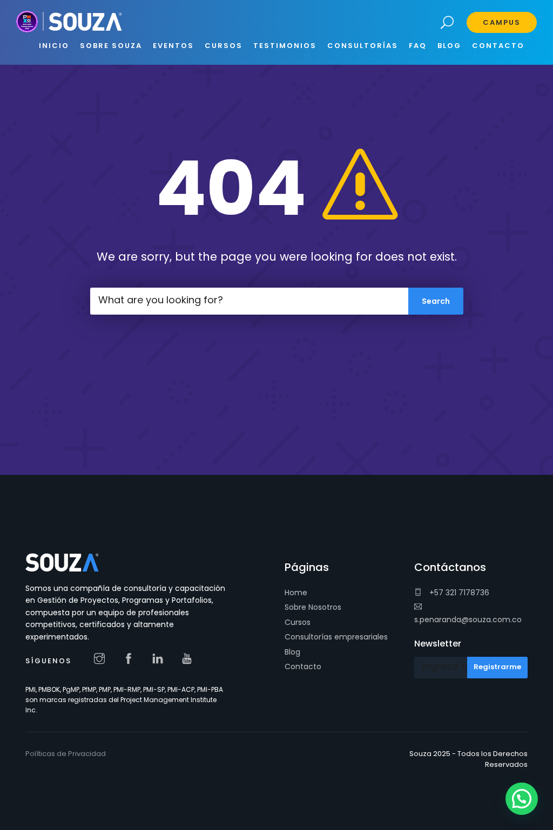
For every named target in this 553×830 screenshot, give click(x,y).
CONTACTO (498, 45)
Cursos (298, 622)
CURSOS (223, 45)
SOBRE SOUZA (111, 45)
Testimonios (284, 45)
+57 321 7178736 (458, 592)
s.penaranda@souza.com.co (468, 619)
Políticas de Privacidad (65, 754)
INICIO (54, 45)
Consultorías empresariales (336, 636)
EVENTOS (173, 45)
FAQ (418, 45)
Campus (502, 22)
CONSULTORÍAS (362, 45)
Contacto (303, 666)
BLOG (449, 45)
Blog (292, 652)
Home (296, 592)
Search (447, 23)
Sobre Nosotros (313, 607)
